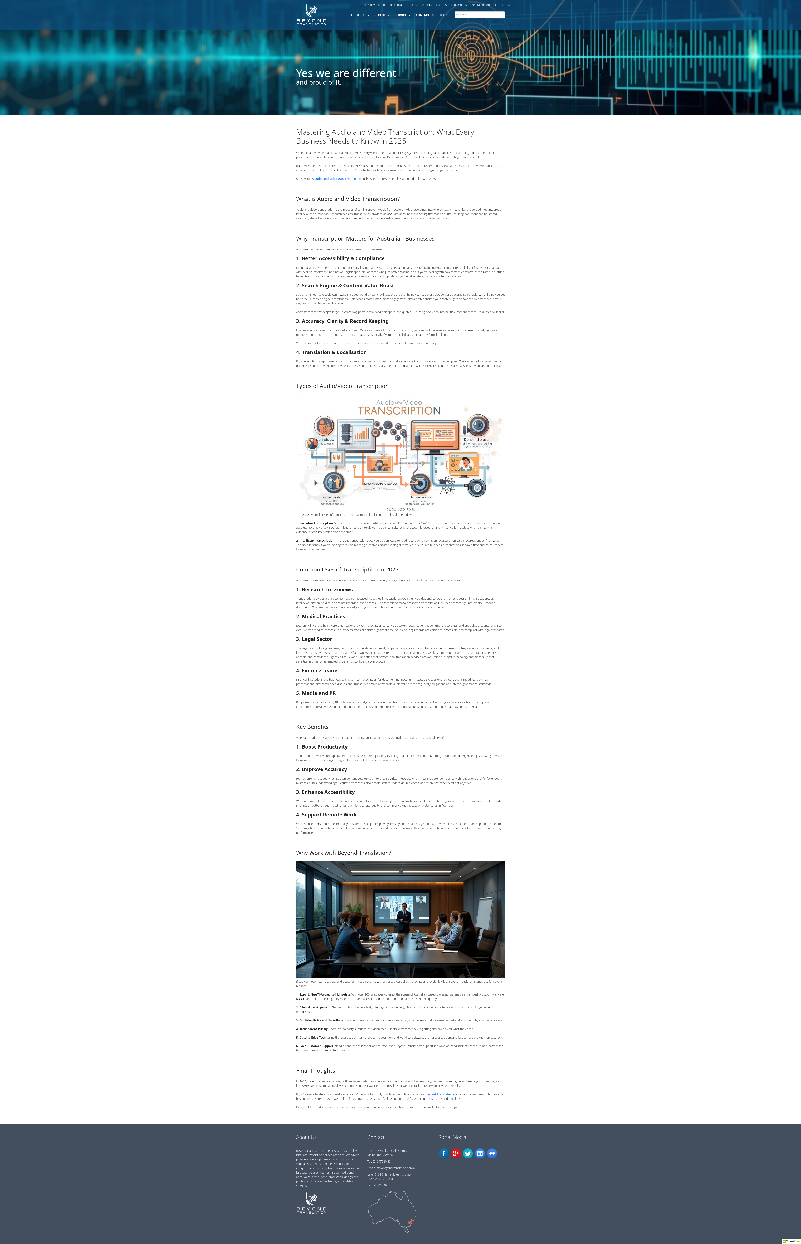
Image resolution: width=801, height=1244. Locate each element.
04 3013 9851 (382, 1185)
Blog (444, 15)
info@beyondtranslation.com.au (396, 1168)
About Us (357, 15)
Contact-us (425, 15)
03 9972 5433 (382, 1161)
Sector (380, 15)
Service (401, 15)
